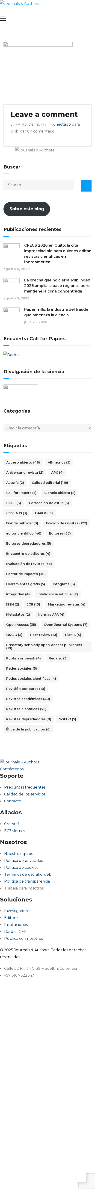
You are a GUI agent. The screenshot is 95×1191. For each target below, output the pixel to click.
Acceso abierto (23, 462)
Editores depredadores (28, 543)
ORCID (14, 635)
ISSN (12, 604)
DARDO (44, 513)
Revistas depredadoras (28, 719)
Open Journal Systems (65, 625)
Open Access (21, 625)
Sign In (47, 1180)
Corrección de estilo (49, 503)
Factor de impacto (26, 574)
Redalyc (58, 658)
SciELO (67, 719)
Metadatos (18, 614)
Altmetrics (59, 462)
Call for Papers (21, 493)
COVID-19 (16, 513)
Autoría (15, 483)
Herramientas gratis (25, 584)
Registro (33, 1180)
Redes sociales (21, 668)
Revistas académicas (28, 699)
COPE (13, 503)
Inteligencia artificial (58, 594)
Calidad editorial (50, 483)
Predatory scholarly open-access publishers (44, 646)
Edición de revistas (66, 523)
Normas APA (51, 614)
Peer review (43, 635)
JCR (33, 604)
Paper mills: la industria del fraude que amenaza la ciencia (56, 312)
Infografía (64, 584)
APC (57, 472)
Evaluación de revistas (29, 564)
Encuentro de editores (28, 554)
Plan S (73, 635)
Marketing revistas (66, 604)
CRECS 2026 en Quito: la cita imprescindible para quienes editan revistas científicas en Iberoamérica (57, 253)
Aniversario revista (24, 472)
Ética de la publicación (28, 729)
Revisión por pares (25, 689)
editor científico (23, 533)
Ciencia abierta (59, 493)
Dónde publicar (22, 523)
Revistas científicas (26, 709)
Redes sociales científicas (31, 679)
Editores (60, 533)
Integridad (18, 594)
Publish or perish (23, 658)
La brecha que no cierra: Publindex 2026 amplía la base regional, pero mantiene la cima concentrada (57, 285)
